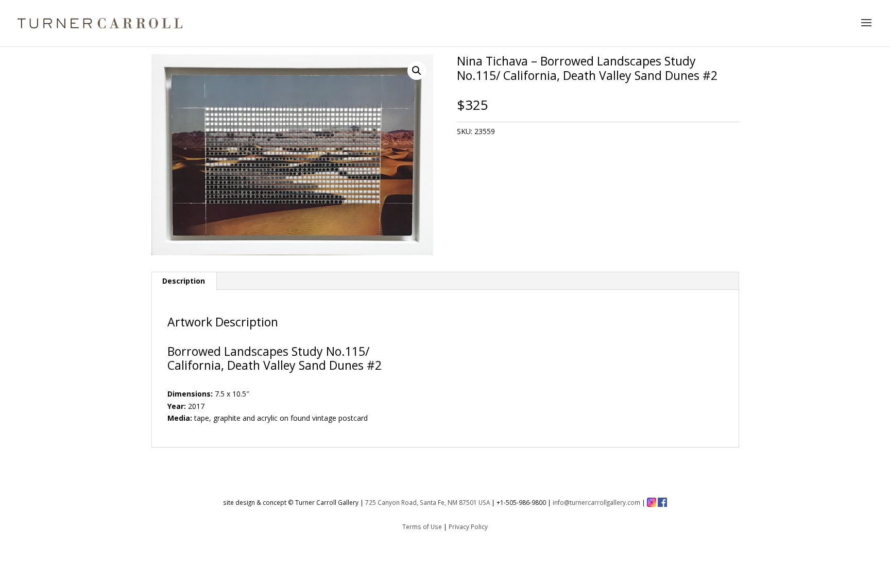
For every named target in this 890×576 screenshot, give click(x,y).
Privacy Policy (468, 526)
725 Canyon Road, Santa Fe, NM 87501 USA (427, 502)
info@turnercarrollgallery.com (596, 502)
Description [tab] (183, 281)
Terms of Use (422, 526)
